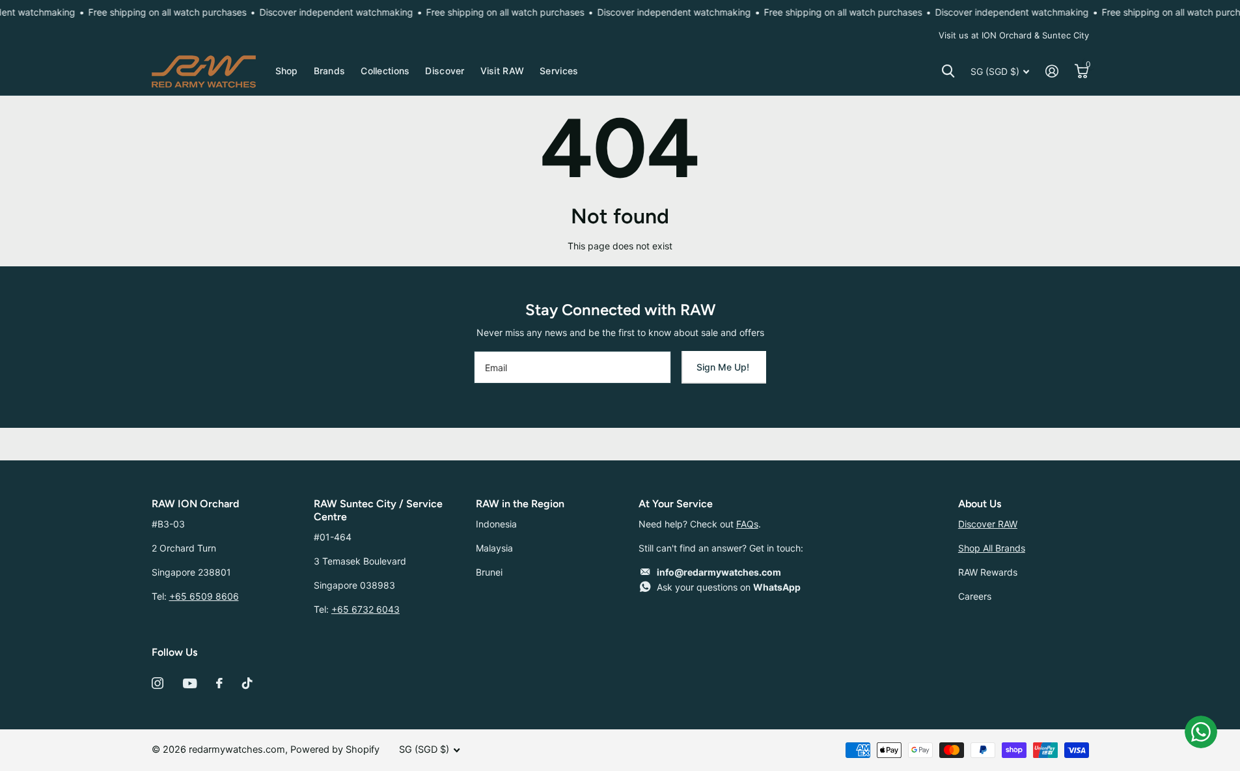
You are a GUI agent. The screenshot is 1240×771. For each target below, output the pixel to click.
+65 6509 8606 (204, 596)
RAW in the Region (520, 504)
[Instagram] (157, 683)
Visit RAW (502, 70)
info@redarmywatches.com (719, 572)
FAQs (747, 523)
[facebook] (219, 683)
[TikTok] (247, 683)
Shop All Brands (991, 548)
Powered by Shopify (334, 749)
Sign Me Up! (724, 366)
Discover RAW (987, 523)
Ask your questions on (729, 587)
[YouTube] (190, 683)
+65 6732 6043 (365, 609)
